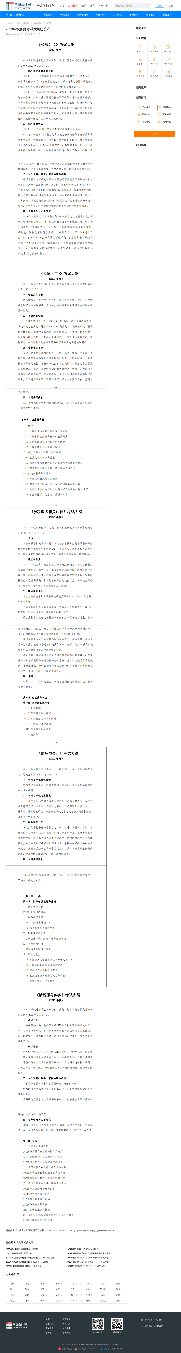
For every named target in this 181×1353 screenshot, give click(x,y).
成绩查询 (100, 15)
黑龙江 (103, 1289)
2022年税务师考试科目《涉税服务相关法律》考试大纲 (30, 1257)
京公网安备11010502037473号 (90, 1349)
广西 (118, 1295)
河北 (12, 1289)
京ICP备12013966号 (116, 1349)
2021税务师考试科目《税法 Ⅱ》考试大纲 (23, 1266)
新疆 (58, 1300)
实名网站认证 (67, 1349)
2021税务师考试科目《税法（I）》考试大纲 (85, 1266)
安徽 (42, 1295)
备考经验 (133, 15)
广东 (73, 1283)
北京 (12, 1283)
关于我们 (49, 1319)
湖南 (12, 1295)
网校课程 (48, 15)
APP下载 (103, 5)
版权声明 (66, 1328)
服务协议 (66, 1333)
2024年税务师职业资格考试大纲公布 (82, 1249)
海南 (12, 1300)
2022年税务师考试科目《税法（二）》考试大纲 (27, 1262)
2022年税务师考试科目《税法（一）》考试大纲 (87, 1262)
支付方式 (66, 1324)
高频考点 (146, 114)
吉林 (88, 1289)
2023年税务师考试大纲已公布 (19, 1253)
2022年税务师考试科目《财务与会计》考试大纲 (87, 1257)
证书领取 (117, 15)
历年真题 (167, 114)
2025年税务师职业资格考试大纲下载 (22, 1249)
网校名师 (150, 15)
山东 (103, 1283)
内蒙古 (103, 1300)
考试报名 (64, 15)
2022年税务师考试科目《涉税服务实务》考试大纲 (88, 1253)
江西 (27, 1295)
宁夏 (42, 1300)
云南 (103, 1295)
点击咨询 (158, 1325)
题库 (92, 5)
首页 (61, 5)
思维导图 (167, 122)
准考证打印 (82, 15)
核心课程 (146, 122)
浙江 (118, 1283)
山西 (42, 1289)
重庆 (58, 1283)
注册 (171, 6)
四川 (73, 1295)
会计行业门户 (45, 5)
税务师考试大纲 (41, 23)
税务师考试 (17, 14)
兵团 (118, 1300)
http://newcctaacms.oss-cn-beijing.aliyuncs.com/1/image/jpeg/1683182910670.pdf (81, 1230)
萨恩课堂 (66, 1319)
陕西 (58, 1289)
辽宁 (73, 1289)
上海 (27, 1283)
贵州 (88, 1295)
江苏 (88, 1283)
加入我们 (49, 1333)
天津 (42, 1283)
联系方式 (49, 1324)
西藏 (88, 1300)
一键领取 (155, 134)
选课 (83, 5)
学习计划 (146, 107)
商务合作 (49, 1328)
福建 (58, 1295)
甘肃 (27, 1300)
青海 (73, 1300)
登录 (160, 6)
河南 (27, 1289)
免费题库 (167, 15)
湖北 (118, 1289)
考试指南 (167, 107)
